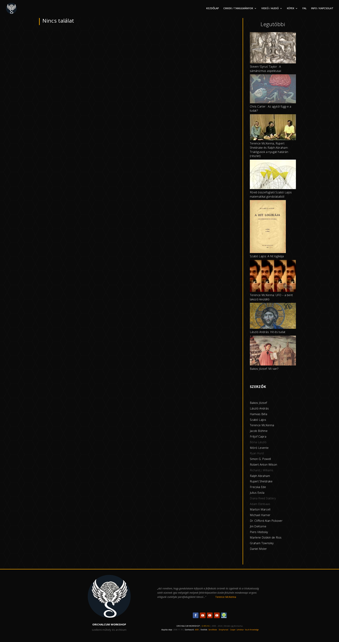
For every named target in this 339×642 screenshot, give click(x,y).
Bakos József (258, 403)
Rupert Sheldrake (261, 481)
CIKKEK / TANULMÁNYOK (238, 8)
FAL (304, 8)
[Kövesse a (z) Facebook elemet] (195, 615)
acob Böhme (259, 431)
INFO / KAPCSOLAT (322, 8)
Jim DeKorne (258, 526)
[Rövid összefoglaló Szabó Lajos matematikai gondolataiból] (273, 175)
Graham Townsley (262, 543)
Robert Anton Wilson (263, 464)
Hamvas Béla (258, 414)
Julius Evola (257, 493)
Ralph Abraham (260, 476)
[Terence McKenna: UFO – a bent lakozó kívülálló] (273, 276)
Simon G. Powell (260, 459)
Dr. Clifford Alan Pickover (266, 521)
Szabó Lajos (258, 420)
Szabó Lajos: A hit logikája (267, 256)
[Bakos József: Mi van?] (273, 351)
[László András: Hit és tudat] (273, 316)
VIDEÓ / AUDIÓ (270, 8)
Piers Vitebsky (259, 532)
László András (259, 408)
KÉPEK (290, 8)
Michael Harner (260, 515)
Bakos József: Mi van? (264, 369)
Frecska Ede (258, 487)
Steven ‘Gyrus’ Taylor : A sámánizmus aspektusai (265, 69)
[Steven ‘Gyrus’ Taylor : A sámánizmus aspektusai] (273, 48)
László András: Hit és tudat (268, 332)
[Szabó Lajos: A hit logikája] (268, 227)
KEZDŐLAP (212, 8)
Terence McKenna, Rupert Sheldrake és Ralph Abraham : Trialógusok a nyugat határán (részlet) (269, 149)
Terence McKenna (262, 425)
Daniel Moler (258, 549)
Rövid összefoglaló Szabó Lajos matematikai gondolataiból (271, 194)
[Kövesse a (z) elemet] (224, 615)
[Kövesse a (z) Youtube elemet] (203, 615)
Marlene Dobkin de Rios (266, 537)
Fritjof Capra (258, 436)
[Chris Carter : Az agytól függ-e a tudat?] (273, 89)
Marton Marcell (260, 509)
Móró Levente (259, 448)
